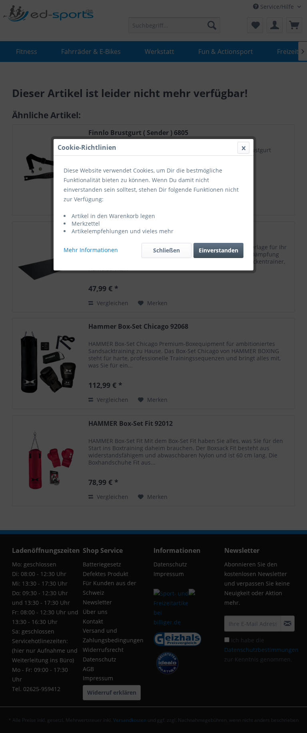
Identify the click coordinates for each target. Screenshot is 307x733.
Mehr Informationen (91, 250)
